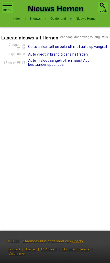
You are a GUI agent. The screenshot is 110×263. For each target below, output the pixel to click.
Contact (14, 249)
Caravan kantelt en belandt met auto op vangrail (67, 47)
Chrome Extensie (76, 249)
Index (16, 18)
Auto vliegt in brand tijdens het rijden (58, 54)
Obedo (77, 241)
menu (7, 10)
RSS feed (49, 249)
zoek (103, 11)
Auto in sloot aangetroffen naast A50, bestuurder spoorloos (59, 62)
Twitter (30, 249)
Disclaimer (17, 253)
